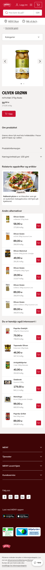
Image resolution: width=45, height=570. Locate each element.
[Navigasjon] (31, 4)
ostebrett (18, 379)
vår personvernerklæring (16, 560)
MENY (5, 447)
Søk (38, 12)
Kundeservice (8, 475)
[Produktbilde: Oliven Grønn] (21, 83)
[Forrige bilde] (5, 61)
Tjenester (6, 456)
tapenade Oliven (21, 345)
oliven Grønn (19, 217)
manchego (18, 397)
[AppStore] (23, 516)
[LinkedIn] (22, 497)
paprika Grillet (20, 414)
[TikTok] (28, 497)
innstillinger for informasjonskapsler (14, 565)
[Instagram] (10, 497)
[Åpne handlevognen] (38, 5)
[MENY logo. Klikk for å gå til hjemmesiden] (7, 5)
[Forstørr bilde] (22, 65)
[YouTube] (16, 497)
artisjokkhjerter (20, 362)
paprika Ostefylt (20, 328)
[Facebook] (4, 497)
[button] (22, 37)
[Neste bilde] (40, 61)
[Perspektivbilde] (23, 83)
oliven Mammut (20, 251)
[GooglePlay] (8, 516)
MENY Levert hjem (11, 466)
